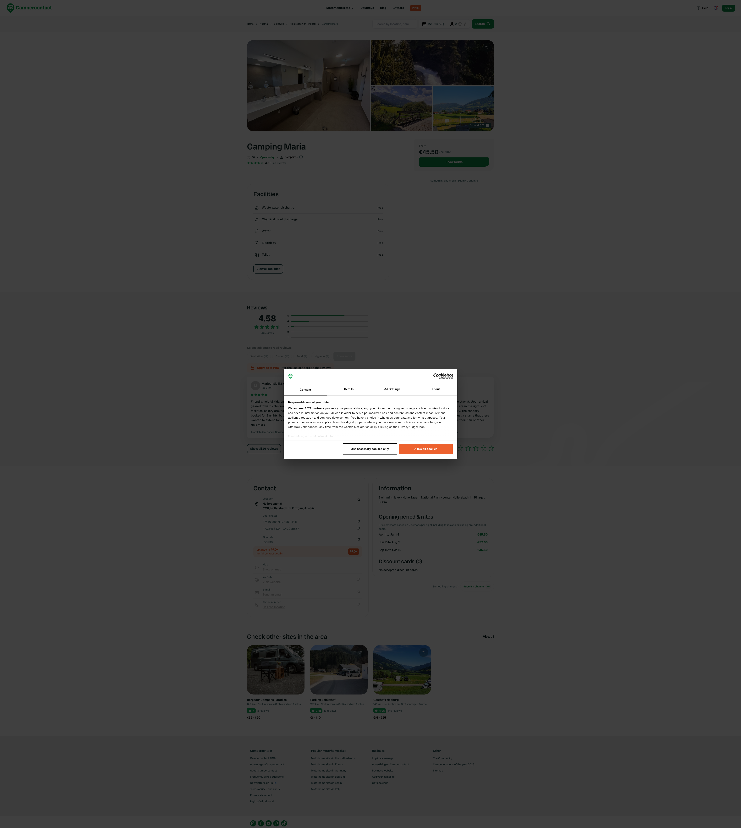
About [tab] (435, 389)
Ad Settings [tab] (392, 389)
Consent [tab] (305, 389)
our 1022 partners (312, 408)
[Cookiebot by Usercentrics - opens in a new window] (436, 376)
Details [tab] (349, 389)
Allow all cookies (425, 448)
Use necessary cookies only (370, 448)
